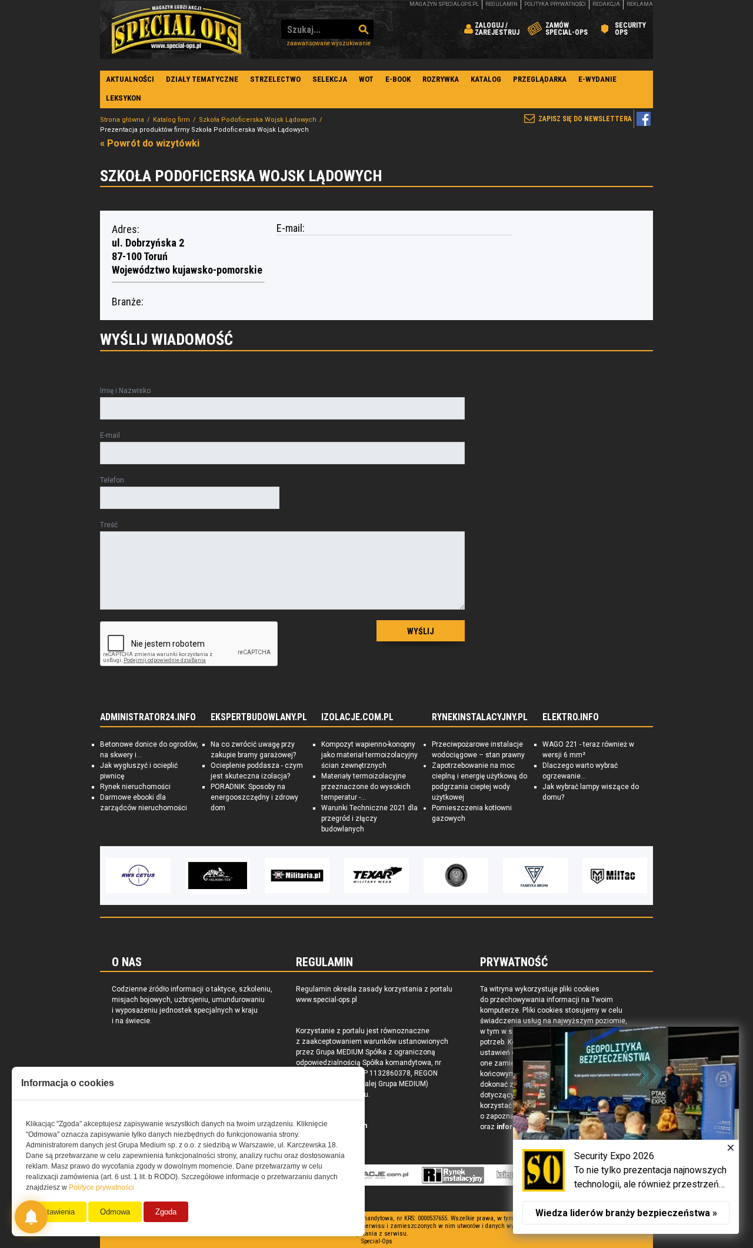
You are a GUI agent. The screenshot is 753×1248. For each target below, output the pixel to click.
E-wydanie (597, 79)
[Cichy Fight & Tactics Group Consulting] (456, 875)
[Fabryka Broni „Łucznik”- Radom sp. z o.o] (535, 875)
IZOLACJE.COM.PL (357, 717)
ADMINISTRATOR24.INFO (148, 717)
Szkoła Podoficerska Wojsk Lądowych (257, 120)
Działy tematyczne (202, 79)
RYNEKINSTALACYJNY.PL (480, 717)
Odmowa (115, 1211)
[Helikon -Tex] (217, 875)
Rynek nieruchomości (135, 787)
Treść (109, 525)
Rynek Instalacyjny (453, 1175)
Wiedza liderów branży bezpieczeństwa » (626, 1213)
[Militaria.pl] (297, 875)
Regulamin (501, 4)
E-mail (110, 435)
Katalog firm (171, 120)
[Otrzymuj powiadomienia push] (31, 1216)
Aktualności (130, 79)
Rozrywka (440, 79)
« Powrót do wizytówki (149, 143)
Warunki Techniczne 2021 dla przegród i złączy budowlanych (369, 818)
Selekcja (329, 79)
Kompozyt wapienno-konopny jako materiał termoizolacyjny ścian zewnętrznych (369, 755)
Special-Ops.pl (176, 29)
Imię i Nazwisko (125, 391)
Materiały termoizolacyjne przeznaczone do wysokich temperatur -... (366, 786)
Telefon (112, 480)
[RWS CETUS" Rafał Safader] (138, 875)
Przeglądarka (540, 79)
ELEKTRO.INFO (570, 717)
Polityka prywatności (555, 4)
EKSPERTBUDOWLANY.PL (259, 717)
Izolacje (374, 1175)
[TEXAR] (376, 875)
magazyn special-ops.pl (444, 4)
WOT (366, 79)
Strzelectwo (275, 79)
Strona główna (122, 120)
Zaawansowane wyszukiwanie (328, 43)
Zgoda (165, 1211)
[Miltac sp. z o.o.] (614, 875)
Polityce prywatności (101, 1187)
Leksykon (123, 98)
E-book (398, 79)
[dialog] (626, 1130)
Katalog (486, 79)
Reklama (640, 4)
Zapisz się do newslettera (585, 119)
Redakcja (606, 4)
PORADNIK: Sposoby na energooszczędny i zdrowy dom (254, 797)
